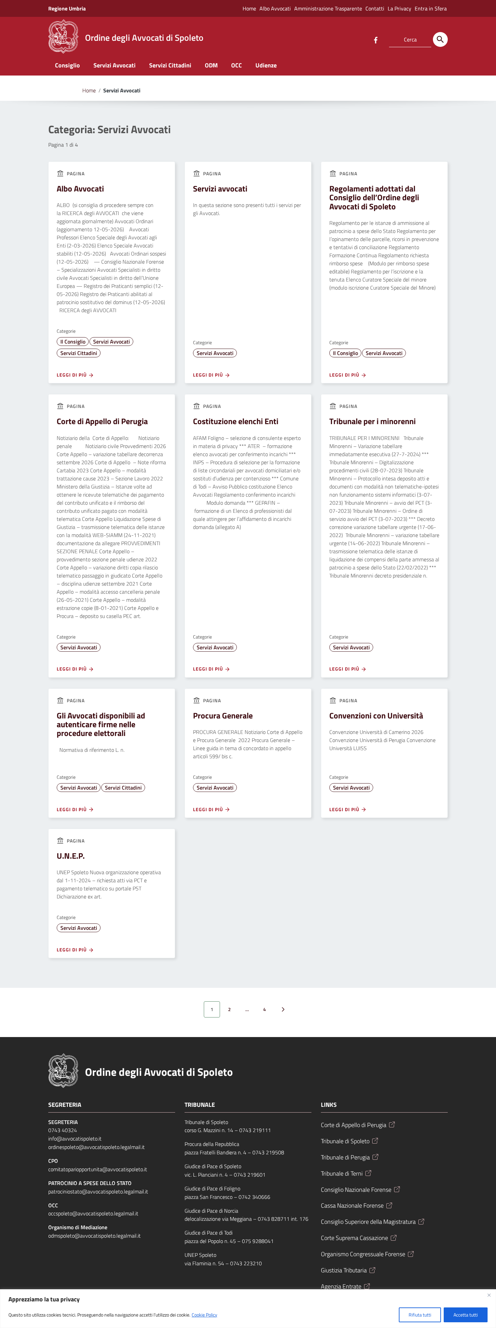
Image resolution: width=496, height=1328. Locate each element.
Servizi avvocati (220, 188)
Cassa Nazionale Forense (352, 1205)
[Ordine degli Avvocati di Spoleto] (63, 35)
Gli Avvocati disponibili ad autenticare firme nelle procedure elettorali (101, 724)
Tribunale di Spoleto (345, 1141)
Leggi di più (72, 374)
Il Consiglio (72, 341)
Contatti (374, 8)
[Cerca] (440, 39)
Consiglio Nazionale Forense (356, 1189)
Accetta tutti (465, 1314)
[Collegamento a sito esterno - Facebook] (375, 39)
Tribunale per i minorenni (372, 421)
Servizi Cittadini (170, 65)
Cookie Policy (204, 1314)
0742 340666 (254, 1197)
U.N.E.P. (71, 856)
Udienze (266, 65)
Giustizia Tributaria (344, 1270)
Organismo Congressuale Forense (363, 1254)
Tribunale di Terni (342, 1173)
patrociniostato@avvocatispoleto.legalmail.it (98, 1191)
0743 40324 (62, 1130)
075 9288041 (258, 1241)
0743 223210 (246, 1263)
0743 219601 (250, 1175)
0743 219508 (268, 1152)
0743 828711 (274, 1219)
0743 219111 (255, 1130)
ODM (211, 65)
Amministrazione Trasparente (328, 8)
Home (249, 8)
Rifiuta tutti (420, 1314)
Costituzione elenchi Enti (235, 421)
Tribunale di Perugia (345, 1157)
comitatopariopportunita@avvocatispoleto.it (97, 1169)
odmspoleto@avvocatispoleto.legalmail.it (94, 1236)
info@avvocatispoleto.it (75, 1138)
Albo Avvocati (275, 8)
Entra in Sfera (431, 8)
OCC (236, 65)
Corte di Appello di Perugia (102, 421)
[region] (248, 1308)
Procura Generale (223, 715)
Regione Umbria (67, 8)
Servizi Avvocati (114, 65)
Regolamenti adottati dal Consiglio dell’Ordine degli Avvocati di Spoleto (374, 197)
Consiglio (67, 65)
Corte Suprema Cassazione (354, 1237)
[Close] (489, 1295)
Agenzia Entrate (341, 1286)
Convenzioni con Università (376, 715)
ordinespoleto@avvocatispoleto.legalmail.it (96, 1147)
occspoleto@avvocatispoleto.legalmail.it (93, 1213)
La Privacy (399, 8)
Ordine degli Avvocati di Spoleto (159, 1072)
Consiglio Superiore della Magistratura (368, 1221)
